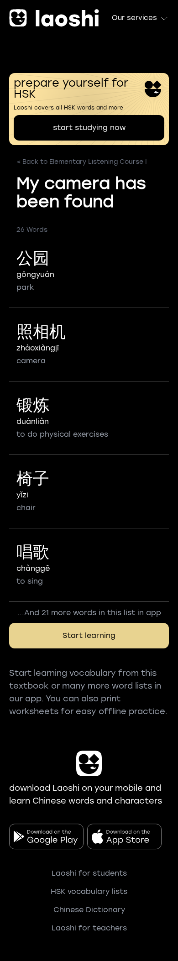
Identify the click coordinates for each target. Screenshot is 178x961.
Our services (134, 18)
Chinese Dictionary (89, 909)
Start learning (89, 635)
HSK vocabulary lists (89, 891)
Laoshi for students (89, 873)
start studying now (89, 127)
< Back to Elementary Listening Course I (81, 162)
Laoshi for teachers (89, 928)
